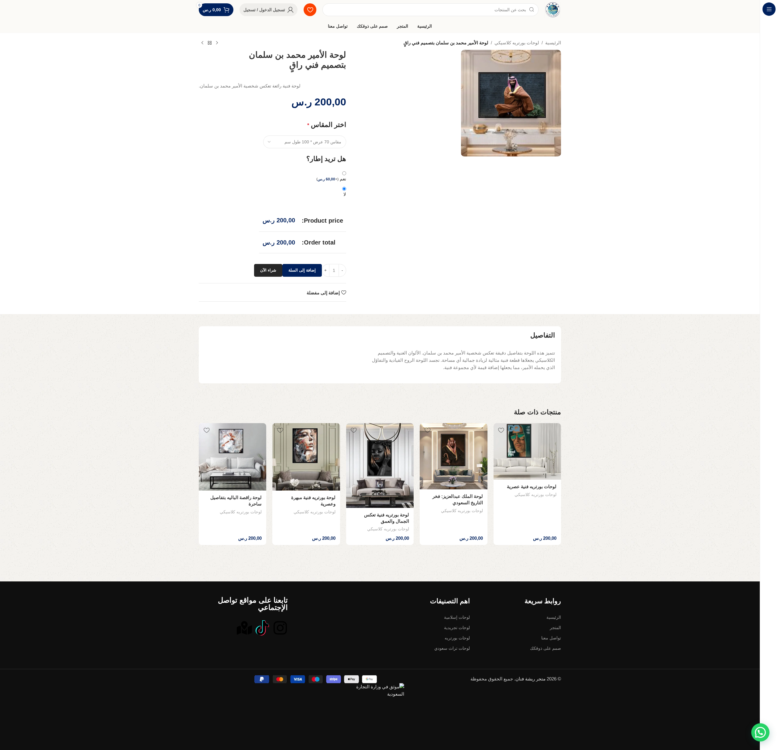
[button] (760, 732)
